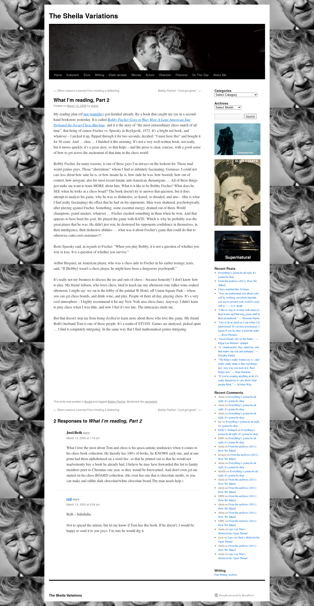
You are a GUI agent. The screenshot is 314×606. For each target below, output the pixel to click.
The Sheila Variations (83, 15)
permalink (151, 401)
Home (58, 75)
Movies (136, 75)
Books (88, 401)
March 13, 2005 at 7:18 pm (83, 438)
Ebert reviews (118, 75)
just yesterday (93, 113)
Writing (99, 75)
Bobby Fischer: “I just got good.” (179, 90)
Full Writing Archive (225, 574)
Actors (150, 75)
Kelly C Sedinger (227, 430)
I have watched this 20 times (233, 289)
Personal (181, 75)
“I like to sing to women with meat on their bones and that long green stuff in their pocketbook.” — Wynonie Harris (239, 314)
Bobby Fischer (117, 401)
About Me (219, 75)
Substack (72, 75)
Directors (165, 75)
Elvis (87, 75)
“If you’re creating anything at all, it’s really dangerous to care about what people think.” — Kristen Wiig (238, 380)
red (69, 498)
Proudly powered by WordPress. (237, 595)
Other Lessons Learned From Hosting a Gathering (86, 90)
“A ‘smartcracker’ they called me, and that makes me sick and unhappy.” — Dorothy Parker (238, 351)
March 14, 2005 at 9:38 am (83, 504)
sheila (94, 106)
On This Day (200, 75)
